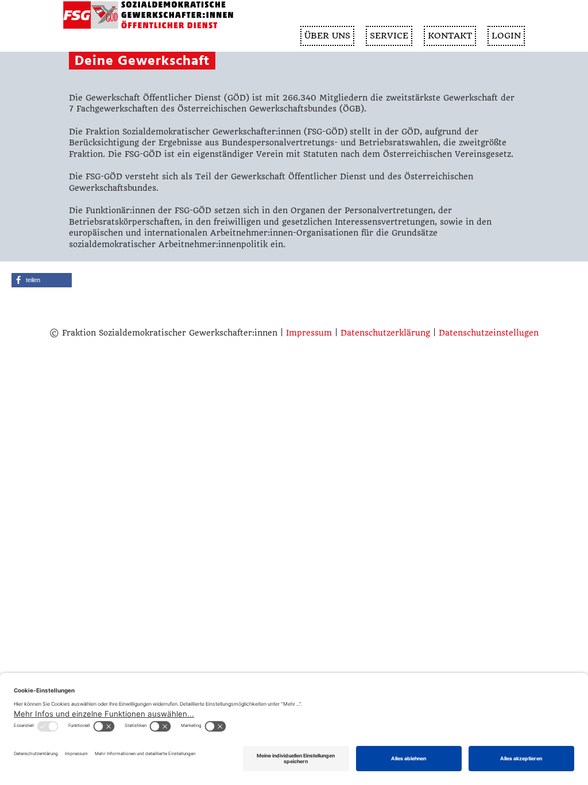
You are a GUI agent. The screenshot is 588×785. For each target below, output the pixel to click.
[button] (41, 280)
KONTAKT (450, 35)
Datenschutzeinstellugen (489, 332)
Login (506, 35)
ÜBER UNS (327, 35)
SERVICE (389, 35)
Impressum (309, 332)
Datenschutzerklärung (385, 332)
